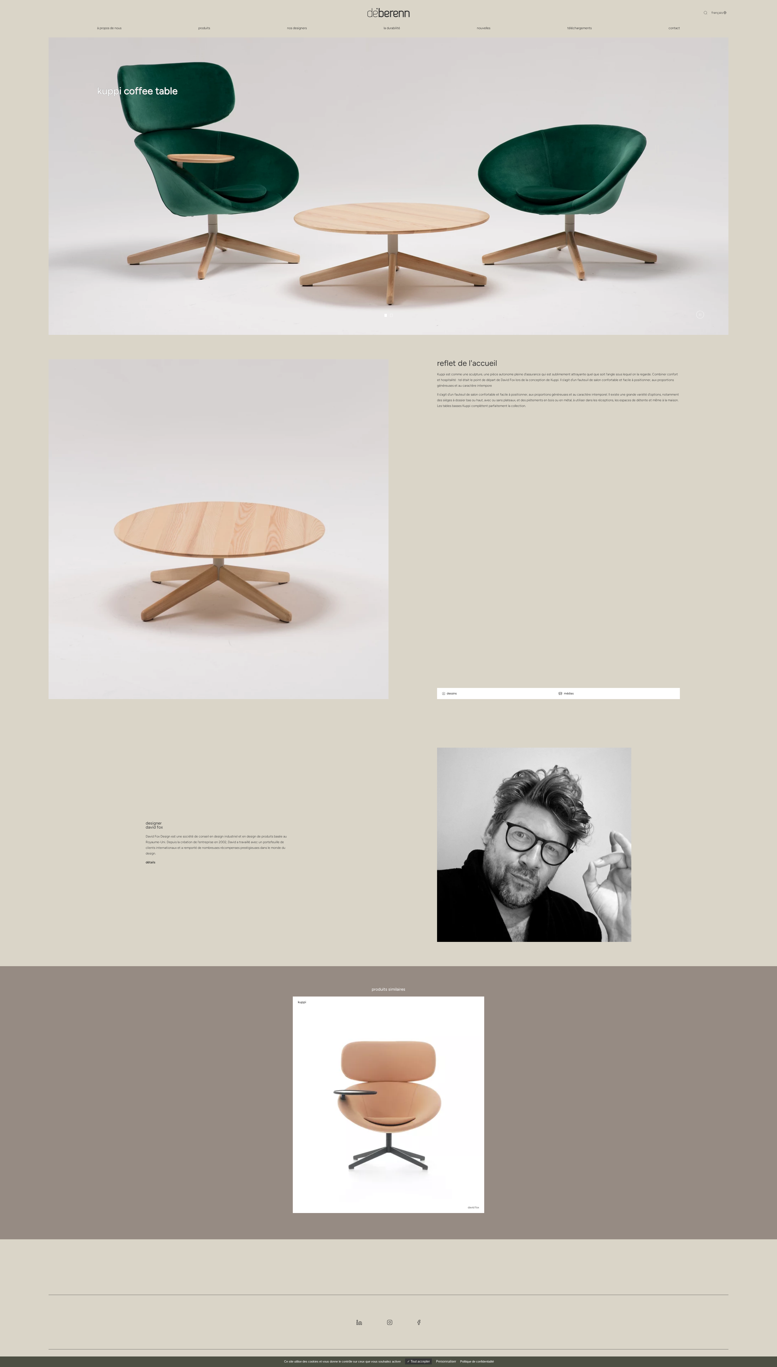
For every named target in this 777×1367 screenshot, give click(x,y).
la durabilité (392, 28)
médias (569, 693)
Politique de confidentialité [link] (477, 1361)
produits (204, 28)
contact (674, 28)
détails (150, 862)
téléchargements (579, 28)
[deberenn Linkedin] (359, 1322)
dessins (452, 693)
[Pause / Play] (700, 315)
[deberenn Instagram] (389, 1322)
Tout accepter (420, 1361)
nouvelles (483, 28)
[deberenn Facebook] (419, 1322)
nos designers (297, 28)
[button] (385, 315)
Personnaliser (446, 1361)
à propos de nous (109, 28)
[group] (388, 1104)
